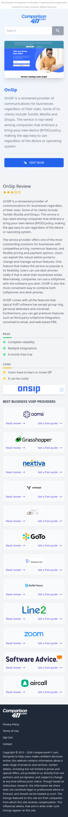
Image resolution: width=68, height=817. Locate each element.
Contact (7, 744)
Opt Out (8, 737)
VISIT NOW (36, 163)
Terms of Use (11, 731)
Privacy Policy (11, 724)
